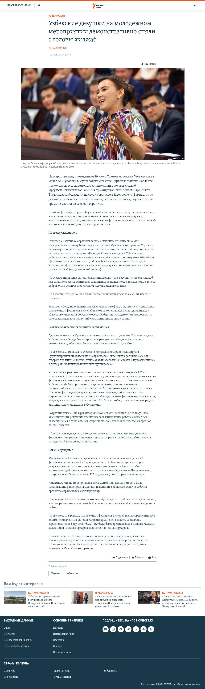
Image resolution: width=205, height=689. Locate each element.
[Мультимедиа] (195, 5)
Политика (59, 640)
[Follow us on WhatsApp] (136, 629)
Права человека (104, 593)
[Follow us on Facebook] (121, 629)
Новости (58, 628)
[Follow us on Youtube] (105, 629)
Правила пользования (16, 646)
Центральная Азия (38, 593)
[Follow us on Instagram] (113, 629)
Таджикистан (62, 671)
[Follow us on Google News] (143, 629)
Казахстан (10, 671)
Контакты (9, 634)
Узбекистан (57, 16)
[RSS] (151, 629)
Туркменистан (62, 677)
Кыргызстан (11, 677)
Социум (57, 646)
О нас (7, 628)
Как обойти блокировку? (18, 640)
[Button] (148, 64)
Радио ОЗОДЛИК (58, 48)
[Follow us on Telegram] (128, 629)
